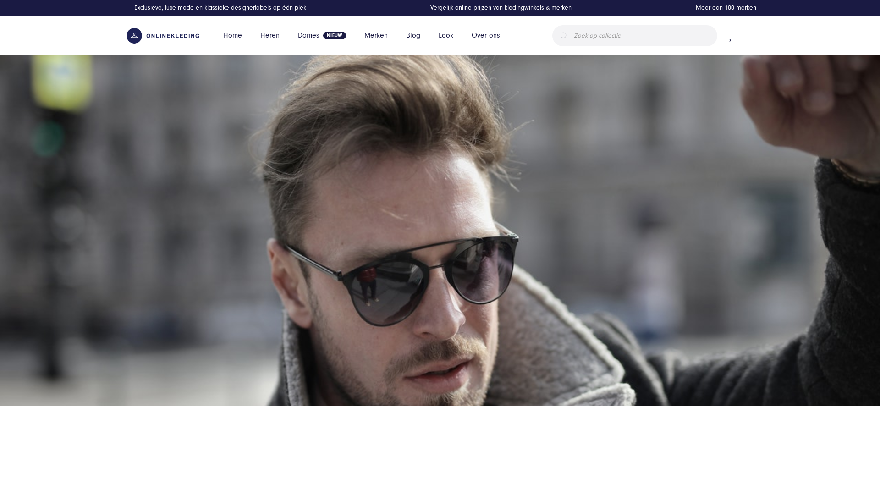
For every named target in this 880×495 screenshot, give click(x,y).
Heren (270, 35)
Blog (413, 35)
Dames (308, 35)
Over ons (486, 35)
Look (446, 35)
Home (232, 35)
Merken (376, 35)
